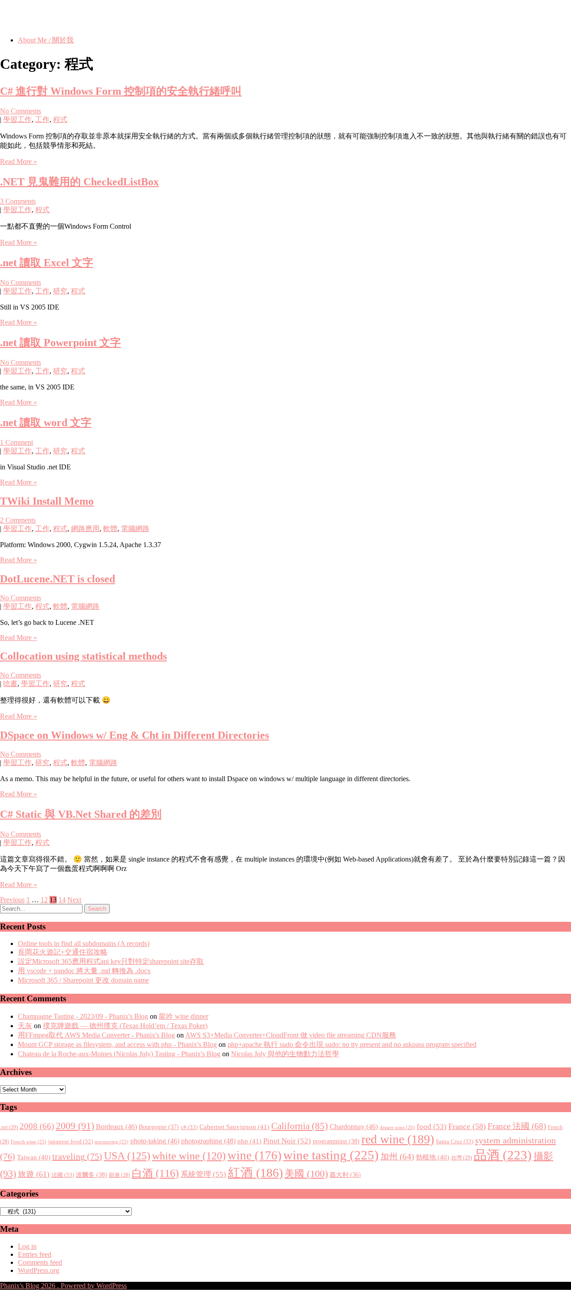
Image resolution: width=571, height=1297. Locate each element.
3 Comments (18, 201)
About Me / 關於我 (46, 40)
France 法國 (517, 1126)
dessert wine (397, 1127)
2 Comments (18, 520)
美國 (306, 1173)
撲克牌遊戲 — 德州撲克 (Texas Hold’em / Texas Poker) (125, 1025)
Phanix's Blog (42, 17)
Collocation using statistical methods (83, 656)
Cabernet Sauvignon (234, 1126)
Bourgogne (159, 1126)
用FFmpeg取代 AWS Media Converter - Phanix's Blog (96, 1035)
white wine (189, 1156)
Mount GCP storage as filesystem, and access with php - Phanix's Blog (117, 1044)
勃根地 (432, 1157)
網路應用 (85, 528)
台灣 (461, 1158)
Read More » (18, 161)
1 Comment (16, 442)
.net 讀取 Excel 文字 (46, 262)
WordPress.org (38, 1270)
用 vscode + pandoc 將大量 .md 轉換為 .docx (84, 971)
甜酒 (119, 1175)
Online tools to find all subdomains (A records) (83, 943)
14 (62, 900)
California (299, 1126)
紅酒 (255, 1173)
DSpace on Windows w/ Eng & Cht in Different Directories (134, 735)
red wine (397, 1139)
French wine (28, 1141)
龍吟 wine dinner (183, 1016)
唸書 (10, 683)
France (467, 1126)
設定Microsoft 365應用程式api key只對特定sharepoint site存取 (111, 961)
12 (44, 900)
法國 (62, 1174)
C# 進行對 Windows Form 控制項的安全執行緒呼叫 (121, 91)
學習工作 (17, 119)
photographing (208, 1141)
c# (189, 1127)
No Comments (20, 111)
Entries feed (34, 1254)
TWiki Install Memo (47, 501)
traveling (77, 1156)
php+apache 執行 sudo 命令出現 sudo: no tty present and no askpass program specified (352, 1044)
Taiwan (33, 1157)
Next (74, 900)
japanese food (70, 1141)
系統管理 (203, 1174)
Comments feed (40, 1262)
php (249, 1141)
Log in (27, 1246)
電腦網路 (135, 528)
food (432, 1126)
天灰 (25, 1025)
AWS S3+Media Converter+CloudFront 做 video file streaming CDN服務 (290, 1035)
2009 (75, 1126)
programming (336, 1141)
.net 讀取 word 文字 (45, 422)
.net (9, 1127)
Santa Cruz (454, 1141)
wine (254, 1155)
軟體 (110, 528)
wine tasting (331, 1155)
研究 (60, 291)
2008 (37, 1126)
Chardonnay (354, 1126)
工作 (42, 119)
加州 (397, 1156)
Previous (12, 900)
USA (127, 1156)
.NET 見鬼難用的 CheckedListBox (79, 182)
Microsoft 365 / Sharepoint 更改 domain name (83, 980)
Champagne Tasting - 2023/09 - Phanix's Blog (83, 1016)
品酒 (503, 1155)
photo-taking (154, 1141)
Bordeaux (116, 1126)
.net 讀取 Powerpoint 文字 (60, 342)
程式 (60, 119)
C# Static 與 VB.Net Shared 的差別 (80, 814)
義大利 (345, 1174)
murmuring (111, 1141)
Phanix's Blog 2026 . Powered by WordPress (63, 1285)
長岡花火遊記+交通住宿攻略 (63, 952)
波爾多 (91, 1174)
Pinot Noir (287, 1141)
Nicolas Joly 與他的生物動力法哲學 (285, 1054)
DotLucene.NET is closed (57, 579)
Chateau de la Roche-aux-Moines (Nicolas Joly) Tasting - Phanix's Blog (119, 1054)
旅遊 (34, 1174)
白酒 (155, 1173)
